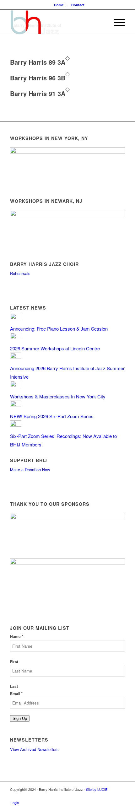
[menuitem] (59, 5)
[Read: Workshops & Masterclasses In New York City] (15, 385)
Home (59, 5)
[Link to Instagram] (111, 796)
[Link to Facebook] (101, 796)
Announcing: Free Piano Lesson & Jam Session (59, 328)
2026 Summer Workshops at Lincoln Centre (55, 348)
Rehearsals (20, 273)
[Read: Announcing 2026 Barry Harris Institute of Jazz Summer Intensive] (15, 357)
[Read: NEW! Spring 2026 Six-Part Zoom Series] (15, 405)
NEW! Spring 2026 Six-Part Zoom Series (52, 416)
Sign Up (20, 718)
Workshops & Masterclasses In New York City (57, 396)
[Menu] (116, 22)
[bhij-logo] (56, 22)
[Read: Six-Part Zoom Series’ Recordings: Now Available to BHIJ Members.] (15, 424)
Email (16, 693)
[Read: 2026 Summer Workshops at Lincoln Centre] (15, 337)
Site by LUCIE (96, 789)
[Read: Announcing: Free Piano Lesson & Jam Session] (15, 317)
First (14, 661)
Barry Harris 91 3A (37, 93)
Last (14, 686)
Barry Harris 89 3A (37, 62)
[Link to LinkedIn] (120, 796)
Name (16, 636)
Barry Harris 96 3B (37, 77)
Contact (77, 5)
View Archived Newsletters (34, 749)
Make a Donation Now (30, 469)
